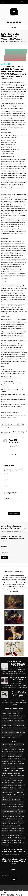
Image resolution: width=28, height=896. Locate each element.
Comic (18, 713)
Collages (9, 713)
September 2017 (20, 821)
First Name (4, 541)
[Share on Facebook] (2, 424)
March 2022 (4, 782)
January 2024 (12, 766)
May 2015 (10, 842)
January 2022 (18, 782)
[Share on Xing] (5, 427)
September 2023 (20, 768)
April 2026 (4, 746)
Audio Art (20, 711)
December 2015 (5, 837)
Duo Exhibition (10, 720)
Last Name (4, 546)
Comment (6, 498)
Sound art (4, 737)
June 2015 (4, 842)
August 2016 (20, 830)
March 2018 (21, 816)
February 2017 (17, 825)
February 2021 (5, 792)
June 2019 (9, 806)
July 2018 (19, 813)
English (24, 1)
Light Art (9, 725)
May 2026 (22, 744)
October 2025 (5, 751)
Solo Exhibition (11, 734)
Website (6, 486)
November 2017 (5, 821)
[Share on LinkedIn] (14, 424)
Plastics (17, 732)
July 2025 (4, 754)
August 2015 (13, 840)
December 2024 (5, 758)
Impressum (9, 2)
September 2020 (20, 794)
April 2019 (20, 806)
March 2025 (4, 756)
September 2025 (12, 751)
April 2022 (20, 780)
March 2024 (21, 763)
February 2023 (17, 773)
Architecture (14, 711)
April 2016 (20, 833)
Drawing (19, 718)
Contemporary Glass (6, 718)
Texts (18, 737)
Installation (21, 722)
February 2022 (11, 782)
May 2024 (10, 763)
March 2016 (4, 835)
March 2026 (10, 746)
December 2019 (12, 801)
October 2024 (21, 758)
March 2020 (10, 799)
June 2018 (4, 816)
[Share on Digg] (17, 424)
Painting (3, 730)
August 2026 (4, 744)
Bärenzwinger (18, 432)
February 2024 (5, 766)
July (4, 434)
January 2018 (12, 818)
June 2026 (16, 744)
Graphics (22, 720)
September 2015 (5, 840)
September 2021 (5, 787)
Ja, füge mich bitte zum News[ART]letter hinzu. (10, 492)
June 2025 (9, 754)
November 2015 (13, 837)
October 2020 (13, 794)
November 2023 (5, 768)
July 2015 (19, 840)
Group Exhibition (22, 431)
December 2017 (19, 818)
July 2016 (4, 833)
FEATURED (21, 433)
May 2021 (10, 789)
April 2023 (4, 773)
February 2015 (22, 842)
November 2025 (20, 749)
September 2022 (12, 778)
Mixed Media (15, 725)
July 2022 (4, 780)
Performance (20, 730)
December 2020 (19, 792)
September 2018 (5, 813)
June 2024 (4, 763)
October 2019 (5, 804)
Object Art (12, 727)
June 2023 (16, 770)
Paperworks (14, 730)
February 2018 (5, 818)
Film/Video (16, 720)
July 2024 (19, 761)
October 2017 (13, 821)
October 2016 (5, 830)
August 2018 (13, 813)
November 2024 (13, 758)
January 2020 (4, 801)
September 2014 (5, 845)
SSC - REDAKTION (5, 432)
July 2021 (19, 787)
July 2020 (11, 797)
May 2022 (15, 780)
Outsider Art (22, 727)
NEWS (7, 727)
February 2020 (17, 799)
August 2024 (13, 761)
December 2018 (5, 811)
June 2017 (16, 823)
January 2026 (4, 749)
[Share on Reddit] (2, 427)
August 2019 (20, 804)
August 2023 (4, 770)
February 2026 (17, 746)
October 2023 (13, 768)
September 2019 (12, 804)
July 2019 (4, 806)
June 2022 (9, 780)
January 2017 (4, 828)
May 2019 (15, 806)
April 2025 (20, 754)
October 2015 (21, 837)
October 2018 (21, 811)
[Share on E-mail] (8, 427)
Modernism (21, 725)
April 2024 (15, 763)
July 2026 (11, 744)
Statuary (9, 737)
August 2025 (20, 751)
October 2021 (21, 785)
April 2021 (15, 789)
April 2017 (4, 825)
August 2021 (13, 787)
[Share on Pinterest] (11, 424)
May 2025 (15, 754)
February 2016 (11, 835)
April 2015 (15, 842)
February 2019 (11, 809)
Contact (3, 2)
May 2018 (10, 816)
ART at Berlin (14, 417)
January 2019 (18, 809)
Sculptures (22, 732)
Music (3, 727)
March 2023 (10, 773)
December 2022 (12, 775)
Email (5, 480)
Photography (4, 732)
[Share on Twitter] (8, 424)
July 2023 (11, 770)
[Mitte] (14, 432)
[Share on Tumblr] (20, 424)
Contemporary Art (15, 431)
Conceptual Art (12, 715)
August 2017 (4, 823)
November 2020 (5, 794)
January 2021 (12, 792)
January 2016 (18, 835)
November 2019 (20, 801)
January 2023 (4, 775)
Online (17, 727)
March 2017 (10, 825)
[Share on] (23, 424)
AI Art (9, 711)
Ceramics (4, 713)
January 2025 (18, 756)
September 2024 (5, 761)
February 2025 (11, 756)
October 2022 (5, 778)
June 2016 (9, 833)
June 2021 (4, 789)
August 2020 (4, 797)
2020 (6, 434)
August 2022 (20, 778)
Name (6, 473)
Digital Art (14, 718)
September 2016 (12, 830)
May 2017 (22, 823)
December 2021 (5, 785)
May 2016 (15, 833)
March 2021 (21, 789)
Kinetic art (4, 725)
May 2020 (22, 797)
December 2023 (19, 766)
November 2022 (20, 775)
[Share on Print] (11, 427)
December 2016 (12, 828)
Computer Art (5, 715)
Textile (13, 737)
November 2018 (13, 811)
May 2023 (22, 770)
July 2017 (11, 823)
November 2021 (13, 785)
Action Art (4, 711)
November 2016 (20, 828)
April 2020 (4, 799)
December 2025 (12, 749)
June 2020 (16, 797)
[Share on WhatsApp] (5, 424)
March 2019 (4, 809)
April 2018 (15, 816)
